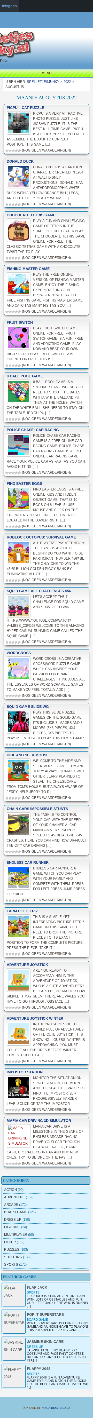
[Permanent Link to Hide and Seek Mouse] (18, 770)
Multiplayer (15, 1235)
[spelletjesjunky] (48, 24)
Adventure (14, 1197)
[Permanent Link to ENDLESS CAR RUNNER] (18, 878)
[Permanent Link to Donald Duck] (18, 176)
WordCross (19, 653)
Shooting (13, 1257)
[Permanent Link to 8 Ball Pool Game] (18, 391)
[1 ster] (7, 150)
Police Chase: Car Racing (33, 430)
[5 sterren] (19, 150)
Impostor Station (25, 1072)
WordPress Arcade (55, 1407)
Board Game (15, 1212)
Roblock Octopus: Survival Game (41, 537)
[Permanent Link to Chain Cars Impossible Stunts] (18, 824)
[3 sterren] (13, 150)
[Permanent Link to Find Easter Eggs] (18, 499)
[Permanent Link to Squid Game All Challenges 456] (18, 606)
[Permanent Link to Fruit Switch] (18, 338)
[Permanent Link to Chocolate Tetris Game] (18, 230)
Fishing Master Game (28, 269)
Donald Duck (20, 161)
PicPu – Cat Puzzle (25, 108)
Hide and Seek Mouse (28, 755)
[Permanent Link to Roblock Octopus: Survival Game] (18, 552)
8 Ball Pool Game (25, 376)
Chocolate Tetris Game (31, 215)
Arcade (11, 1205)
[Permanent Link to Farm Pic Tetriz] (18, 926)
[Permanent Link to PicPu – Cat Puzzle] (18, 123)
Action (10, 1190)
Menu (46, 73)
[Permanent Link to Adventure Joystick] (18, 980)
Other (10, 1242)
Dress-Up (12, 1220)
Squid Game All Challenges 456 (39, 591)
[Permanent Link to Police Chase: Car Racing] (18, 445)
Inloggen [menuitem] (9, 6)
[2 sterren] (10, 150)
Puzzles (11, 1249)
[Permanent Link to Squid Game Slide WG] (18, 722)
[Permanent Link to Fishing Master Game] (18, 284)
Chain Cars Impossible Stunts (37, 809)
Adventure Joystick (27, 965)
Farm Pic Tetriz (22, 911)
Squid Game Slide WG (28, 706)
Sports (11, 1264)
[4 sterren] (16, 150)
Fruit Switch (20, 322)
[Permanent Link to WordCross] (18, 668)
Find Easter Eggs (24, 483)
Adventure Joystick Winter (35, 1018)
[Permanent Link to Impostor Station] (18, 1087)
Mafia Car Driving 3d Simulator (39, 1121)
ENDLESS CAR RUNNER (28, 862)
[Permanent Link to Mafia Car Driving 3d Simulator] (18, 1136)
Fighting (12, 1227)
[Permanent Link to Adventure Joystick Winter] (18, 1033)
